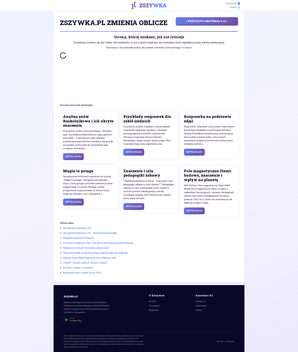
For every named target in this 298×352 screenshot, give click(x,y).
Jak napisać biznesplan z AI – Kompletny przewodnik (90, 232)
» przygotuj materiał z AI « (207, 21)
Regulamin (154, 310)
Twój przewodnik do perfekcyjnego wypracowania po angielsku (95, 252)
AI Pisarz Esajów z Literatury (78, 267)
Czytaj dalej (73, 156)
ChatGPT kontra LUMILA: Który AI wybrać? (85, 262)
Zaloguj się (231, 3)
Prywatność (154, 305)
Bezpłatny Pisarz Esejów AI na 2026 (82, 272)
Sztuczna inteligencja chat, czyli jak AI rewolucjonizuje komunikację (98, 242)
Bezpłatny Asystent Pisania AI (78, 237)
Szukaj (233, 7)
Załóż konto (200, 305)
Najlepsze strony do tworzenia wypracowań (86, 247)
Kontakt (152, 301)
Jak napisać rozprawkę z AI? (77, 227)
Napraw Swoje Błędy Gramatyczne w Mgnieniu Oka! (89, 257)
